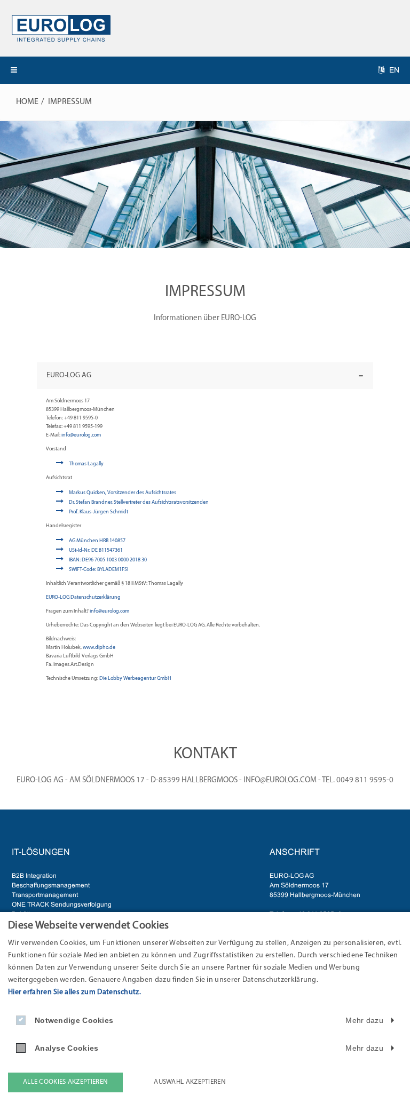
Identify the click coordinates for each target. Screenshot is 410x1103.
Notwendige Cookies (74, 1020)
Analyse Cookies (67, 1048)
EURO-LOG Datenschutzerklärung (83, 597)
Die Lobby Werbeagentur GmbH (135, 678)
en (393, 70)
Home (27, 102)
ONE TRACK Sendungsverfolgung (62, 904)
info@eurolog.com (81, 435)
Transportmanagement (45, 895)
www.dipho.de (99, 647)
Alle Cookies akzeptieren (65, 1081)
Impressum (70, 102)
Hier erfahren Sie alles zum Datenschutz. (74, 992)
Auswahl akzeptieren (190, 1081)
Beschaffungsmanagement (51, 885)
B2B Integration (34, 875)
